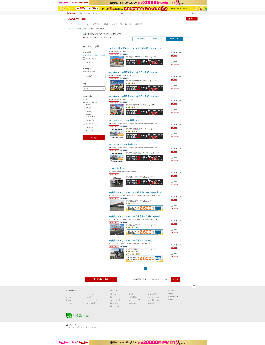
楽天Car (71, 29)
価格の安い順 (157, 39)
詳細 (86, 99)
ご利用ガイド (96, 24)
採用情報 (170, 299)
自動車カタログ (133, 303)
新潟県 (84, 29)
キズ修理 (78, 29)
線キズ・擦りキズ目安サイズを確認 (95, 55)
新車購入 (131, 294)
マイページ (78, 24)
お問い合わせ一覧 (82, 327)
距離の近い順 (141, 39)
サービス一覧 (70, 327)
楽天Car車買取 (152, 294)
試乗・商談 (113, 294)
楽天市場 (194, 13)
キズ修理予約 (133, 297)
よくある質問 (138, 24)
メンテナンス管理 (115, 300)
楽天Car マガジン (115, 303)
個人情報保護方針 (173, 296)
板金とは (106, 24)
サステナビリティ (95, 327)
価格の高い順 (174, 39)
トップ (70, 24)
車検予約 (112, 297)
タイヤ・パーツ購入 (134, 300)
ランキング (128, 24)
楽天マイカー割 (114, 306)
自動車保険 (151, 303)
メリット (86, 24)
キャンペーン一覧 (117, 24)
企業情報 (170, 293)
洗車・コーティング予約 (155, 297)
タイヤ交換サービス (153, 300)
